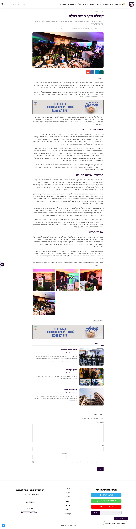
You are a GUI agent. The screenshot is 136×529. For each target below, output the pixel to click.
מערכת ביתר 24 (73, 353)
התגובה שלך (100, 422)
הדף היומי (96, 320)
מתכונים (63, 4)
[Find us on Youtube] (10, 4)
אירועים (92, 4)
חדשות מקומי (97, 11)
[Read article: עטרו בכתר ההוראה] (91, 357)
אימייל (64, 453)
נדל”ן (79, 4)
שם (102, 445)
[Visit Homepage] (132, 4)
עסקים (99, 4)
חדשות (105, 4)
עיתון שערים (72, 4)
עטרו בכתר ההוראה (69, 350)
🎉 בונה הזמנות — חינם (117, 4)
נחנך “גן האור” (71, 370)
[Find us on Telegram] (6, 4)
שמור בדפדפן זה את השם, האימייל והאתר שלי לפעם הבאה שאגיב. (86, 462)
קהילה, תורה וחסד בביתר (77, 28)
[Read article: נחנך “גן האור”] (91, 377)
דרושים (85, 4)
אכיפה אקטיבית (70, 390)
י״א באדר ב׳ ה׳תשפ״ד (98, 28)
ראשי (102, 11)
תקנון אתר (68, 514)
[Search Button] (2, 4)
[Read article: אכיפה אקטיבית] (91, 396)
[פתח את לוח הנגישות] (3, 525)
